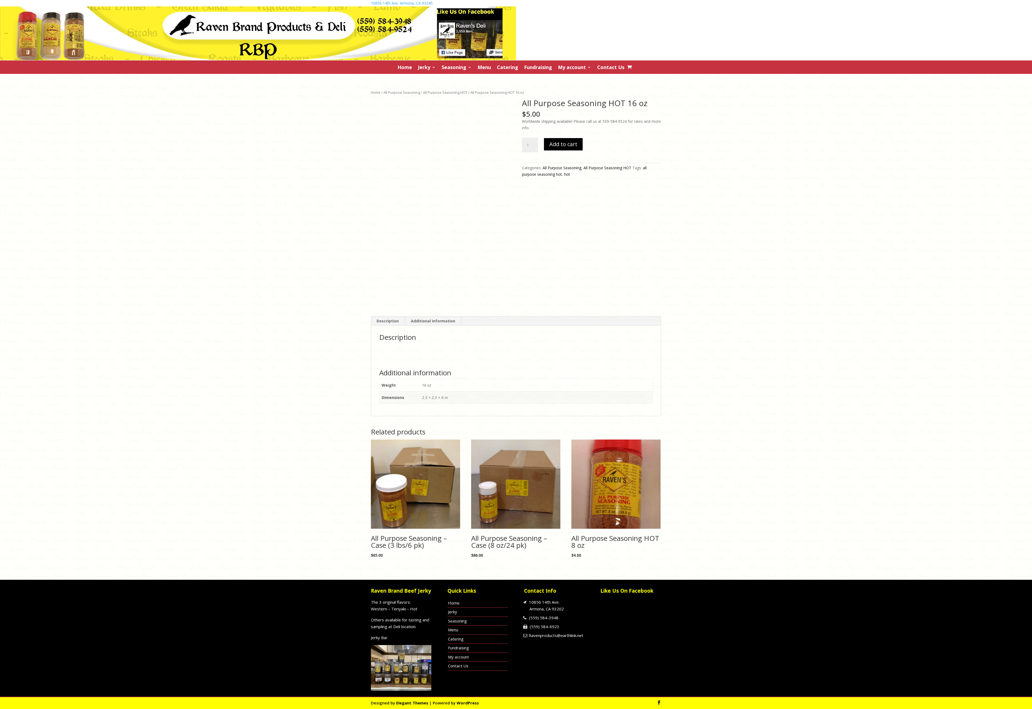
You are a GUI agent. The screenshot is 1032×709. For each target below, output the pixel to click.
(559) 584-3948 (543, 617)
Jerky (424, 67)
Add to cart (563, 144)
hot (567, 174)
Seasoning (454, 67)
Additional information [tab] (433, 320)
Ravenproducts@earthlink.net (556, 635)
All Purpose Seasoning (402, 92)
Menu (484, 67)
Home (404, 67)
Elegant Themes (412, 703)
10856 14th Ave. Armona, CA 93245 (402, 3)
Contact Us (610, 67)
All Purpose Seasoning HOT (445, 92)
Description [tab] (388, 320)
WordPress (468, 703)
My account (572, 67)
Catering (507, 67)
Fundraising (538, 67)
